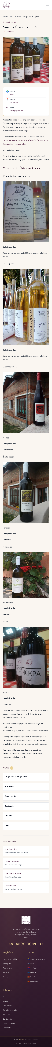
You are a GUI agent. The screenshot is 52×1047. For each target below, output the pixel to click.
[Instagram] (17, 944)
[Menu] (47, 4)
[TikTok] (40, 944)
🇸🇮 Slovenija (32, 972)
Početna (5, 17)
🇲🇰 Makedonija (32, 981)
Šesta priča (8, 144)
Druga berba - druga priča (14, 140)
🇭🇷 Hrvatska (32, 968)
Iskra (24, 144)
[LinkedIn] (34, 944)
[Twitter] (23, 944)
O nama (5, 997)
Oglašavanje (7, 1019)
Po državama (7, 968)
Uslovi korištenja (9, 1023)
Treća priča (31, 140)
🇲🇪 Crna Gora (32, 977)
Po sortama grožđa (10, 959)
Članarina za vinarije (10, 1010)
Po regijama (7, 963)
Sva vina (6, 972)
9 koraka (17, 144)
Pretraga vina (8, 977)
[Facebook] (11, 944)
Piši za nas (6, 1014)
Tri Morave (18, 17)
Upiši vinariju (7, 1006)
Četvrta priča (42, 140)
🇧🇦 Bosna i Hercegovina (36, 959)
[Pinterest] (29, 944)
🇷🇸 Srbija (30, 963)
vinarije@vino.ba (16, 110)
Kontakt (6, 1001)
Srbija (11, 17)
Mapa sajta (7, 1028)
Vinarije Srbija (9, 22)
